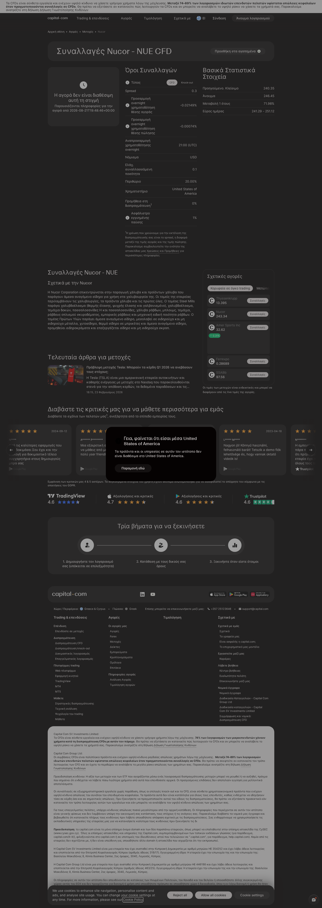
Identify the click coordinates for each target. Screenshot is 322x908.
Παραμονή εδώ (133, 468)
